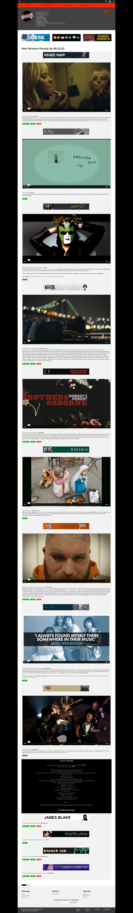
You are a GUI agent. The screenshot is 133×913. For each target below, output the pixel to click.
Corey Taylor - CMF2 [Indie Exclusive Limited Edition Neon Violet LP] (66, 776)
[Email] (110, 11)
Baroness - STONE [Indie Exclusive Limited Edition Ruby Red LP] (66, 765)
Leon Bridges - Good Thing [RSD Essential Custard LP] (66, 784)
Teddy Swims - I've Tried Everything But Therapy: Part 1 (33, 581)
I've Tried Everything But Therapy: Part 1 (74, 584)
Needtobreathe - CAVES (66, 779)
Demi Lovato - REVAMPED (66, 772)
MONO (43, 188)
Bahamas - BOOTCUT (26, 504)
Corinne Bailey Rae (47, 355)
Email (85, 891)
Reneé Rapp (25, 112)
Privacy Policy (78, 904)
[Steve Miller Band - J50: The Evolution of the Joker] (66, 201)
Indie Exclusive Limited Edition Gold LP (55, 270)
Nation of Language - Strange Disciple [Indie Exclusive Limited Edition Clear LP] (65, 759)
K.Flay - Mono (66, 785)
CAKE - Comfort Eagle (66, 790)
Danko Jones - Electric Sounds (65, 761)
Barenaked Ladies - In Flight (66, 788)
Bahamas (24, 506)
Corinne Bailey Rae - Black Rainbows (29, 342)
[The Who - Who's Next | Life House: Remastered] (66, 601)
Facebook (86, 888)
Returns (97, 903)
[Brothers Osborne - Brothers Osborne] (66, 366)
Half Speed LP (33, 671)
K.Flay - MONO (25, 186)
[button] (48, 5)
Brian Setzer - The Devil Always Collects (66, 793)
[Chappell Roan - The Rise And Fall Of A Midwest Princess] (66, 828)
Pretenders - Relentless (66, 769)
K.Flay (23, 188)
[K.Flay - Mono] (66, 126)
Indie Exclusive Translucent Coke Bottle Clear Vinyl (97, 115)
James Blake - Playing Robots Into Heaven (31, 817)
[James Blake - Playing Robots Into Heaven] (66, 812)
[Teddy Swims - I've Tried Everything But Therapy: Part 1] (66, 520)
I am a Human (73, 896)
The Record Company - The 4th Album (66, 778)
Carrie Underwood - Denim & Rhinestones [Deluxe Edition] (34, 867)
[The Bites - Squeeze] (66, 683)
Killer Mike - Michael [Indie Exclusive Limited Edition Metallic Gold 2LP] (66, 764)
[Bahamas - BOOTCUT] (66, 444)
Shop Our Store (25, 889)
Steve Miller (65, 263)
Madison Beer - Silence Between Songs (66, 787)
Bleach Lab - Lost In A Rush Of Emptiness (31, 850)
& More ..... (66, 796)
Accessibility (106, 903)
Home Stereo (85, 5)
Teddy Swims (46, 583)
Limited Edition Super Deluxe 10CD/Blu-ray (60, 670)
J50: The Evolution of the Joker (50, 263)
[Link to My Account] (110, 1)
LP (78, 670)
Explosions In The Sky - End (66, 770)
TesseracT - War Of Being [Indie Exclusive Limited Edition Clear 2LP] (66, 773)
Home (22, 888)
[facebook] (105, 11)
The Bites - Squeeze (26, 743)
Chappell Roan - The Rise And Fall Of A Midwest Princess (34, 834)
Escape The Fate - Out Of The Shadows (66, 781)
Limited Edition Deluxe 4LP (86, 670)
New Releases (66, 5)
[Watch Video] (84, 759)
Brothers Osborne (45, 428)
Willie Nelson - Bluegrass (66, 782)
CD (77, 670)
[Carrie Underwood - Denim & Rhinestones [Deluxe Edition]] (66, 861)
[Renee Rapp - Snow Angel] (66, 49)
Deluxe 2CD (73, 670)
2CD (30, 270)
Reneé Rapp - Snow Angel (27, 110)
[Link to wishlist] (106, 1)
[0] (113, 2)
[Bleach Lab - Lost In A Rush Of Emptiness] (66, 845)
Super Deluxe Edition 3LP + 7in (39, 270)
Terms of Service (88, 904)
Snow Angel (37, 112)
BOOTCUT (40, 506)
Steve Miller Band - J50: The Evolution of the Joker (32, 261)
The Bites (51, 746)
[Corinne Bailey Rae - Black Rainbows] (66, 282)
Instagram (87, 889)
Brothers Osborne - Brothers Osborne (30, 426)
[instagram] (107, 11)
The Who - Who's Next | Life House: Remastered (32, 662)
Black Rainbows (26, 344)
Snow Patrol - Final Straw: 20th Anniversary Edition (66, 792)
